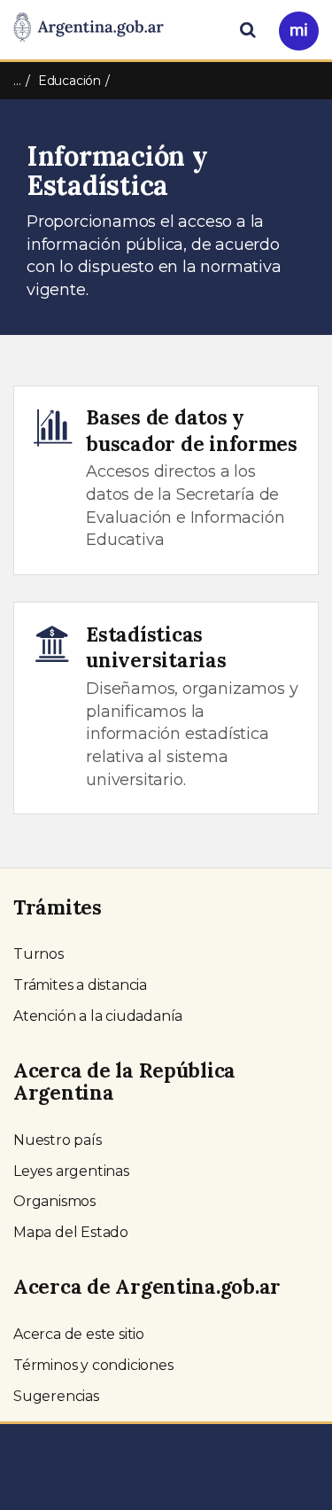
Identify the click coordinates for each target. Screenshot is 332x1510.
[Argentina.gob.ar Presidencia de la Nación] (88, 28)
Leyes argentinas (71, 1171)
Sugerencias (56, 1396)
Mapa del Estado (70, 1232)
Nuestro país (57, 1140)
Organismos (54, 1201)
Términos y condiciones (93, 1365)
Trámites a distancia (80, 985)
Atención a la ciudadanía (97, 1016)
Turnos (38, 954)
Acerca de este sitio (78, 1334)
